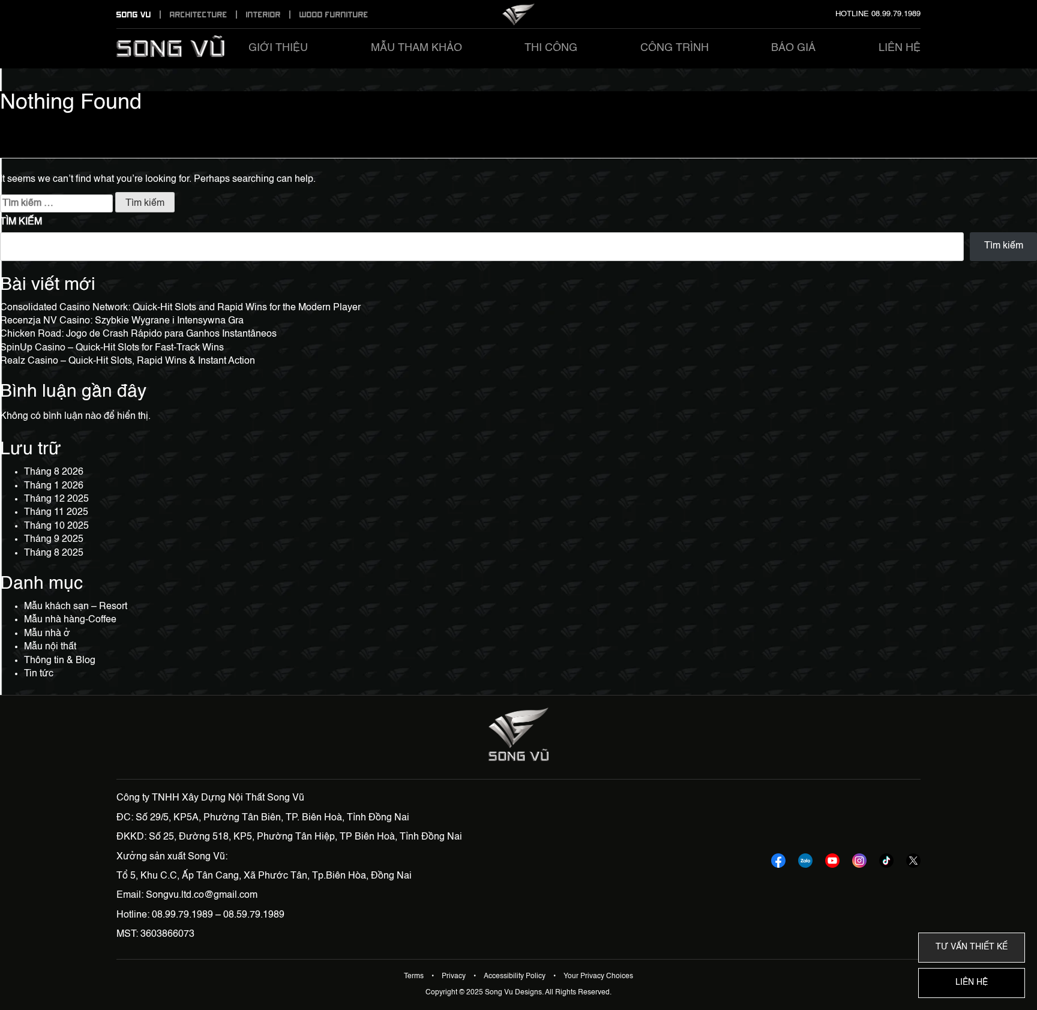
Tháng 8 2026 (53, 472)
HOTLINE (878, 14)
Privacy (454, 976)
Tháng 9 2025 (53, 539)
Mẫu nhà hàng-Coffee (70, 620)
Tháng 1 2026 (53, 486)
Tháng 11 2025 (56, 512)
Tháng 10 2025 (56, 526)
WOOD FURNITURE (333, 14)
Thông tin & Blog (59, 661)
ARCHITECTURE (200, 14)
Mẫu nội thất (50, 647)
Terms (414, 976)
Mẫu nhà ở (47, 634)
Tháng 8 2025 (53, 553)
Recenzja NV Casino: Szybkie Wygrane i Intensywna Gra (122, 321)
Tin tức (38, 674)
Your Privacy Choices (598, 976)
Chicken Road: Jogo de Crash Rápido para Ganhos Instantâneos (138, 334)
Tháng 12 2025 (56, 499)
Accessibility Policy (515, 976)
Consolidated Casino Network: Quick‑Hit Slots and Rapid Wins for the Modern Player (180, 308)
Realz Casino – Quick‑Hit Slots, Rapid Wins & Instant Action (127, 361)
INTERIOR (264, 14)
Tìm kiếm (21, 222)
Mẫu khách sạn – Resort (75, 607)
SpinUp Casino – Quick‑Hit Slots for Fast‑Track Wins (112, 348)
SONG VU (135, 14)
